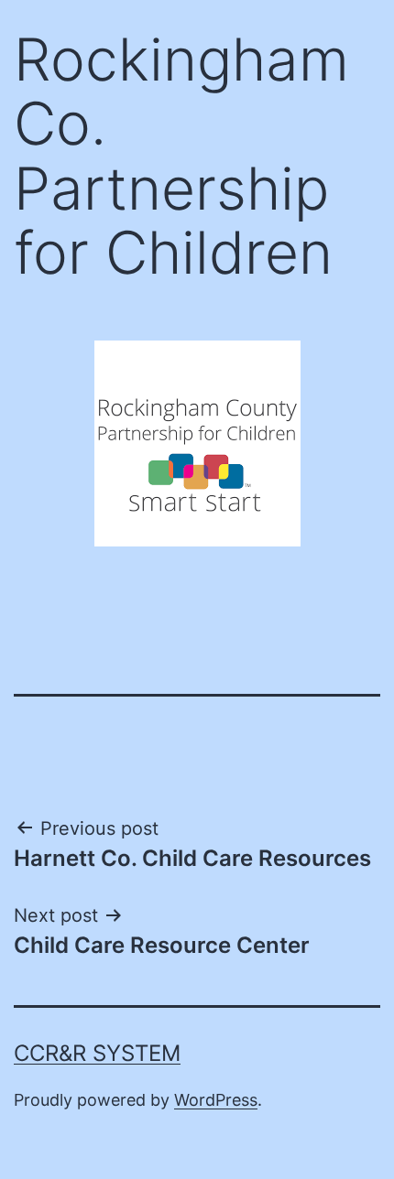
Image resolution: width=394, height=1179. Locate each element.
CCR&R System (97, 1053)
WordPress (215, 1099)
